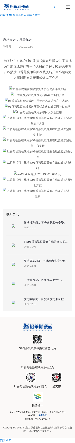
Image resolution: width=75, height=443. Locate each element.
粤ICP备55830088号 (40, 431)
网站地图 (5, 440)
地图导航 (43, 415)
